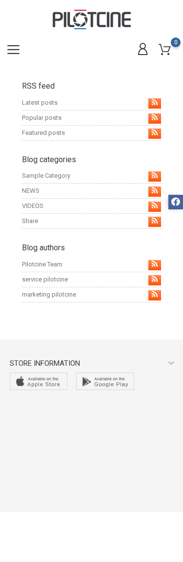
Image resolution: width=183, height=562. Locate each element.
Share (30, 221)
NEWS (31, 190)
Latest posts (40, 102)
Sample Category (46, 175)
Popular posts (41, 117)
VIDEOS (32, 205)
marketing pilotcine (49, 294)
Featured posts (43, 132)
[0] (165, 50)
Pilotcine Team (42, 264)
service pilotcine (45, 279)
